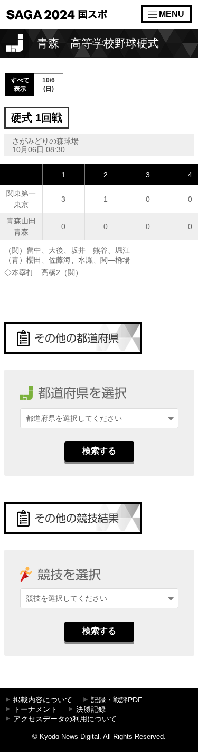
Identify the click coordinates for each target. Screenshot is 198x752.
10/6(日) (48, 84)
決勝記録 (91, 709)
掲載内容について (42, 700)
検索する (99, 450)
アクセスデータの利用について (65, 719)
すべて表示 (20, 84)
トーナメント (35, 709)
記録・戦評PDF (117, 700)
